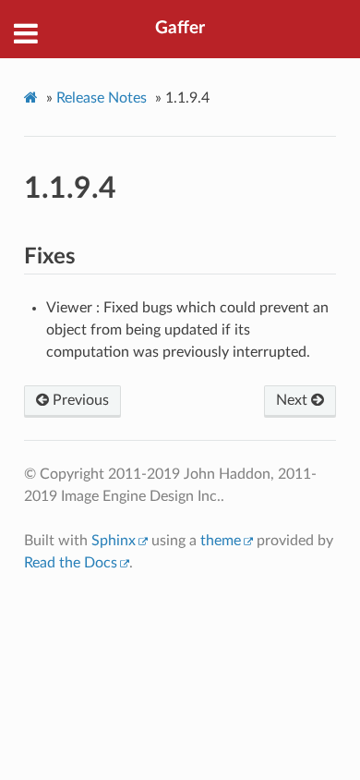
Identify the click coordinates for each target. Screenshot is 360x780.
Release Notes (101, 98)
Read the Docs (70, 562)
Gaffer (180, 28)
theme (220, 540)
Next (293, 400)
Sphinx (113, 540)
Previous (79, 400)
